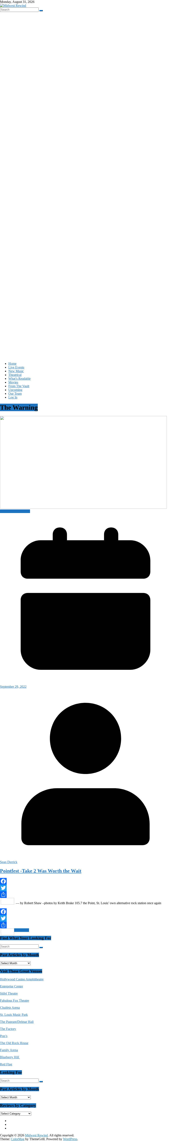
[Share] (85, 894)
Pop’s (3, 1036)
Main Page (23, 511)
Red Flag (6, 1064)
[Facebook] (85, 881)
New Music (16, 371)
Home (12, 363)
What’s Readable (19, 378)
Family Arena (9, 1050)
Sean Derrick (8, 862)
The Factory (8, 1029)
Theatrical (14, 375)
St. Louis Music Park (14, 1014)
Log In (12, 397)
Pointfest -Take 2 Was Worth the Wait (40, 871)
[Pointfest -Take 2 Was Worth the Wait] (83, 507)
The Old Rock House (14, 1043)
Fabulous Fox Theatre (14, 1000)
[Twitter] (85, 888)
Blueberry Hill (10, 1057)
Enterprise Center (11, 986)
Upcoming (15, 390)
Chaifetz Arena (10, 1007)
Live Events (16, 367)
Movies (13, 382)
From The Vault (18, 386)
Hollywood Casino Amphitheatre (22, 979)
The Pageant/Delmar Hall (17, 1022)
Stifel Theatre (9, 993)
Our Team (15, 393)
